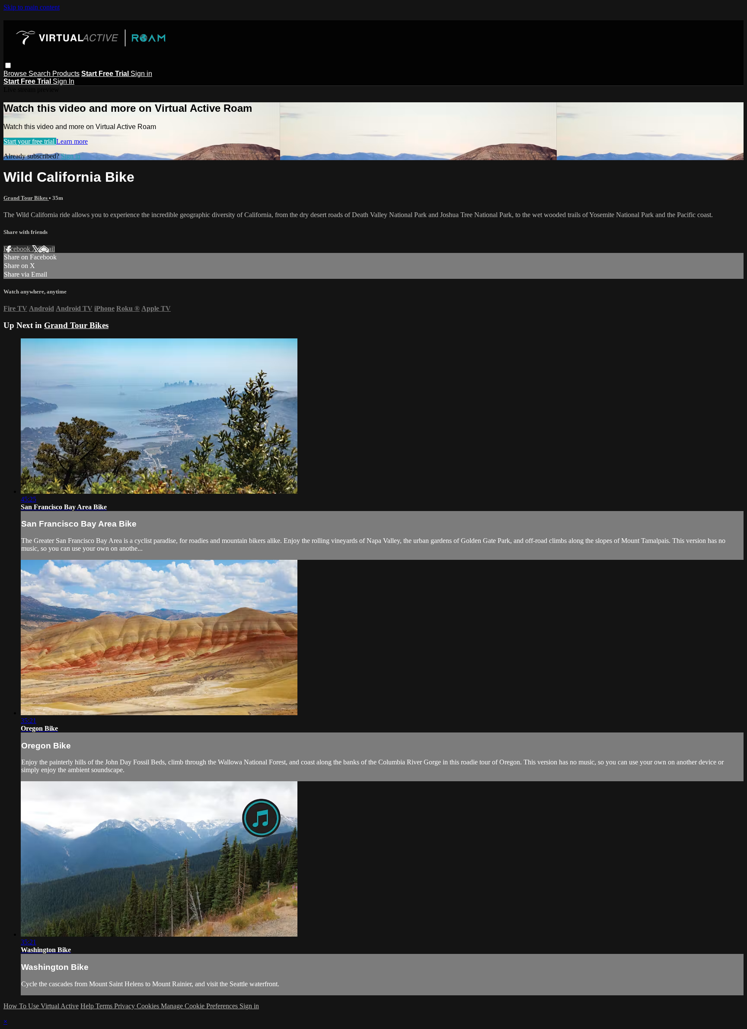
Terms (105, 1006)
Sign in (141, 73)
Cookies (149, 1006)
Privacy (125, 1006)
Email (47, 249)
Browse (16, 73)
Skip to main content (31, 7)
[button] (8, 65)
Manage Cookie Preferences (200, 1006)
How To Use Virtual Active (41, 1006)
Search (40, 73)
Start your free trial (29, 141)
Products (66, 73)
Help (88, 1006)
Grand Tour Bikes (26, 198)
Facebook (17, 249)
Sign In (63, 81)
